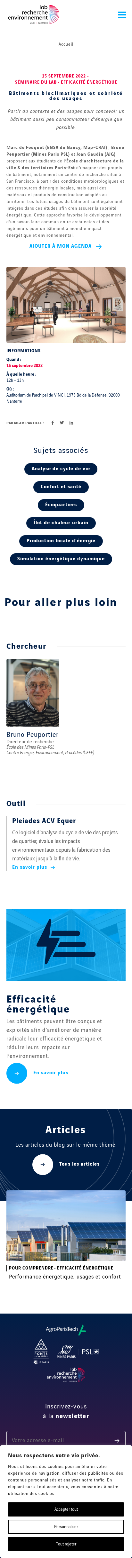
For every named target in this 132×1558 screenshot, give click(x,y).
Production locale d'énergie (61, 541)
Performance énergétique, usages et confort (65, 1277)
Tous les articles (79, 1164)
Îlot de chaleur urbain (61, 523)
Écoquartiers (61, 505)
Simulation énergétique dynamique (61, 559)
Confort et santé (61, 487)
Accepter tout (66, 1509)
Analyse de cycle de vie (61, 469)
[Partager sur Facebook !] (53, 423)
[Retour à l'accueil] (33, 14)
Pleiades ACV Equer (44, 821)
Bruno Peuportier (32, 734)
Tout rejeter (66, 1544)
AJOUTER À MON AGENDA (60, 246)
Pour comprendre (31, 1268)
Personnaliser (66, 1527)
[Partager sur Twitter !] (62, 423)
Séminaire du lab (36, 82)
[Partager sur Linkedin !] (71, 423)
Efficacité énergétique (89, 82)
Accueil (66, 44)
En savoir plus (30, 867)
